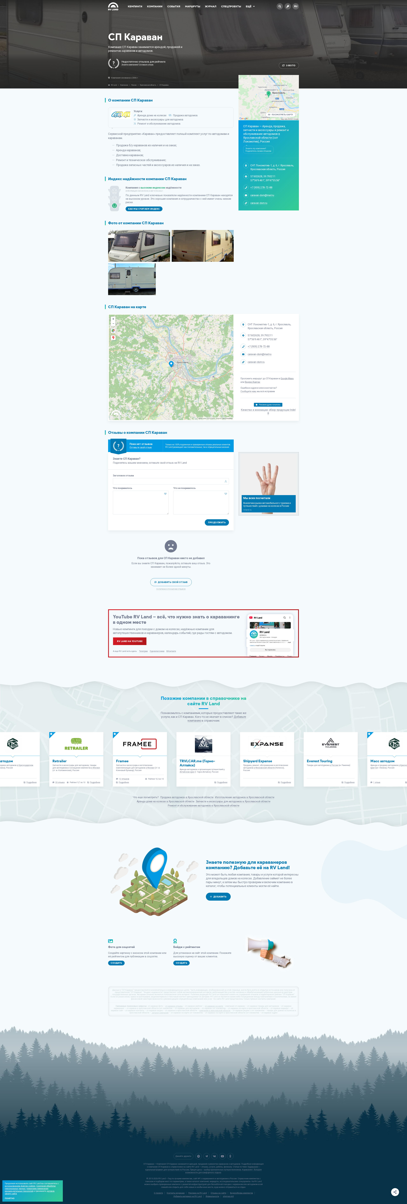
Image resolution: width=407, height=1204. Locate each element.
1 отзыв (249, 782)
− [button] (113, 324)
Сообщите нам (248, 391)
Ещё (249, 6)
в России (207, 765)
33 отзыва (314, 782)
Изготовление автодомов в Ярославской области (244, 797)
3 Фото (291, 65)
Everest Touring (192, 761)
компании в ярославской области (214, 1010)
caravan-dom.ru (258, 203)
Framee (376, 761)
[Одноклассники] (230, 1156)
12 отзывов (378, 779)
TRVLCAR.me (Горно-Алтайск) (70, 763)
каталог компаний (160, 1013)
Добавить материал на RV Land (187, 1196)
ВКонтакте (171, 651)
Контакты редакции (176, 1193)
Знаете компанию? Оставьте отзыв (137, 65)
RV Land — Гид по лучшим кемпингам (175, 1178)
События (173, 6)
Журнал (210, 6)
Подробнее (95, 782)
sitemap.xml (228, 1196)
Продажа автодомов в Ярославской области (186, 797)
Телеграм (143, 651)
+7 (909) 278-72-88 (261, 187)
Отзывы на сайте (218, 1193)
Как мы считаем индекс (144, 209)
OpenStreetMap (227, 418)
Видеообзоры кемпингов (241, 1193)
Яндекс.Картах (252, 382)
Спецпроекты (231, 6)
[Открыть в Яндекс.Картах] (113, 337)
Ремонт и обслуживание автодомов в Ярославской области (203, 805)
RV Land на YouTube (129, 641)
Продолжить (217, 522)
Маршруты (192, 6)
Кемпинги (135, 6)
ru (295, 6)
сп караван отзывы (174, 1006)
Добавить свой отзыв (173, 582)
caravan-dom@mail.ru (262, 195)
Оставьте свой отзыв (141, 447)
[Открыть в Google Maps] (113, 330)
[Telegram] (206, 1156)
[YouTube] (222, 1156)
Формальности (212, 1196)
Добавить (220, 896)
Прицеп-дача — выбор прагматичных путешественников (215, 1170)
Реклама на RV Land (197, 1193)
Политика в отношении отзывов (171, 589)
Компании (154, 6)
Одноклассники (157, 651)
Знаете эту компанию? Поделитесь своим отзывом (258, 149)
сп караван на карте (214, 1006)
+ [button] (113, 319)
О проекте (158, 1193)
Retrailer (314, 761)
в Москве (23, 768)
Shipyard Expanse (130, 761)
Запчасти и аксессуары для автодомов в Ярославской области (233, 801)
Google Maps (287, 378)
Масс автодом (255, 761)
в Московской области (137, 768)
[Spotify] (198, 1156)
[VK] (214, 1156)
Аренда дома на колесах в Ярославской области (165, 801)
